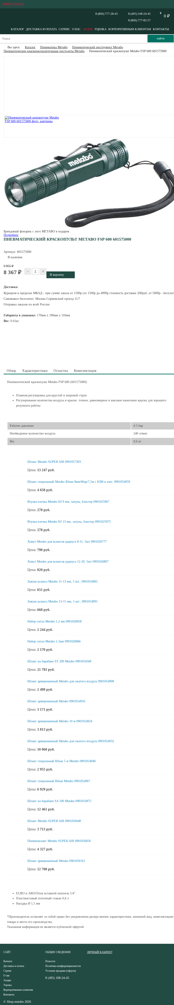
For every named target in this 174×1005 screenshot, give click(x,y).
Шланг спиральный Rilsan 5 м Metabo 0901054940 (61, 761)
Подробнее (11, 235)
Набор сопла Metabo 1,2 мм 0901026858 (54, 621)
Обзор (11, 371)
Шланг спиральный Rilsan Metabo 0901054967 (58, 781)
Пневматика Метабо (54, 47)
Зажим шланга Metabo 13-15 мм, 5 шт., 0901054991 (62, 601)
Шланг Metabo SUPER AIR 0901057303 (54, 461)
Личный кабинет (99, 952)
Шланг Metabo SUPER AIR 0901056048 (54, 821)
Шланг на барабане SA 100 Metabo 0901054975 (59, 801)
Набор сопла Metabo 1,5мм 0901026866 (54, 641)
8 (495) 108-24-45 (139, 13)
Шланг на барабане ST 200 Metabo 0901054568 (59, 661)
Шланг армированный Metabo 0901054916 (56, 701)
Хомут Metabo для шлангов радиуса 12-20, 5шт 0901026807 (68, 561)
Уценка (100, 29)
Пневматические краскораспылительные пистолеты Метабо (44, 51)
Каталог (17, 29)
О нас (76, 29)
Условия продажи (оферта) (60, 970)
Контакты (161, 29)
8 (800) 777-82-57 (139, 20)
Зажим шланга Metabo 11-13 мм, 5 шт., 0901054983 (62, 581)
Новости (50, 961)
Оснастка (60, 371)
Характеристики (35, 371)
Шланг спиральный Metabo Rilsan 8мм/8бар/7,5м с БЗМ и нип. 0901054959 (78, 481)
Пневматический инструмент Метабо (97, 47)
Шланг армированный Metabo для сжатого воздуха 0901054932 (70, 741)
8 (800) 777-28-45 (106, 13)
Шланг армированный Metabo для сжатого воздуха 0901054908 (70, 681)
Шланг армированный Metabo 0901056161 (56, 861)
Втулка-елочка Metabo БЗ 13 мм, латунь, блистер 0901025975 (69, 521)
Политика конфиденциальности (63, 966)
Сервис (64, 29)
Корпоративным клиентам (129, 29)
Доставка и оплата (41, 29)
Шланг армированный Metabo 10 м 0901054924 (59, 721)
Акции (87, 29)
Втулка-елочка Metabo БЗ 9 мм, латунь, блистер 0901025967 (68, 501)
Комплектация (85, 371)
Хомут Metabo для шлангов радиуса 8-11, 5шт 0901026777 (67, 541)
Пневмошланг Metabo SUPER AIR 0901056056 (59, 841)
